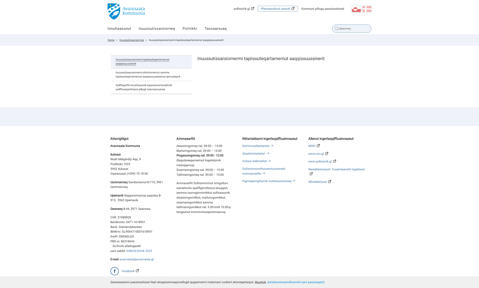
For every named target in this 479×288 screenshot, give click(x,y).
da (367, 9)
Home (111, 40)
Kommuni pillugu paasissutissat (322, 8)
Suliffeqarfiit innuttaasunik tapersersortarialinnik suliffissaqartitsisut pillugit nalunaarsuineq (144, 87)
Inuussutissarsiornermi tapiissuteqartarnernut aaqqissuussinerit (186, 40)
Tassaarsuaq (216, 28)
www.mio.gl (316, 154)
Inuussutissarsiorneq (157, 28)
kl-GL (356, 9)
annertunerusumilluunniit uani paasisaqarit (295, 282)
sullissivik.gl (242, 8)
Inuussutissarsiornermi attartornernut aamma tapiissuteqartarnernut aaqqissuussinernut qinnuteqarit (148, 74)
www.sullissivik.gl (320, 161)
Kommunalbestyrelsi (255, 146)
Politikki (190, 28)
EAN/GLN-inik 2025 (139, 251)
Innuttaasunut (119, 28)
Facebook (128, 271)
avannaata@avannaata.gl (136, 259)
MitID (311, 146)
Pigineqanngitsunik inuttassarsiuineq (266, 181)
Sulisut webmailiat (254, 161)
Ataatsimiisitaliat (254, 153)
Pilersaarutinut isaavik (275, 8)
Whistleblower (317, 182)
